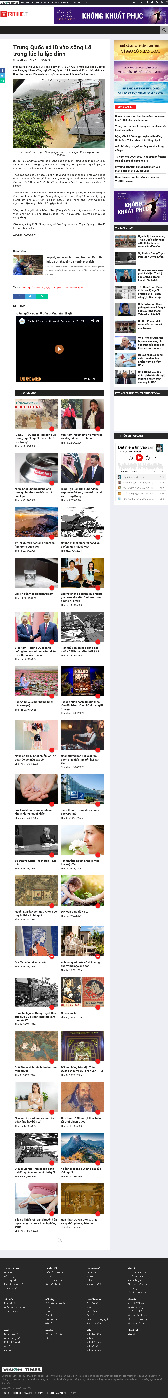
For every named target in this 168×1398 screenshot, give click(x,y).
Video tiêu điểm (94, 1334)
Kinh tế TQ (91, 1276)
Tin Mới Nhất (124, 228)
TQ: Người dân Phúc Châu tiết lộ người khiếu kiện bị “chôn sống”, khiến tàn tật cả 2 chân (151, 292)
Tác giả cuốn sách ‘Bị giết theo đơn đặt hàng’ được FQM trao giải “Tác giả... (82, 705)
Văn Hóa (132, 1299)
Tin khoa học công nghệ (97, 1319)
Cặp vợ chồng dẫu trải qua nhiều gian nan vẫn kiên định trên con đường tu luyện (81, 597)
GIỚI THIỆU (138, 2)
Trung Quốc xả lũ (60, 287)
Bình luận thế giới (53, 1284)
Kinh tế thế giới (134, 1280)
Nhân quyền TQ (94, 1284)
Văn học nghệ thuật (137, 1323)
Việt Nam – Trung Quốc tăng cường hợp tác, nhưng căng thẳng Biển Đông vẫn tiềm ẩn (36, 651)
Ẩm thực (8, 1350)
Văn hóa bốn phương (137, 1315)
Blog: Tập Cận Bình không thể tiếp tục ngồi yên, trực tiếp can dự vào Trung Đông (82, 492)
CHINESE (35, 2)
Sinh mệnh (91, 1315)
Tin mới (131, 1334)
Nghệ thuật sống (135, 1307)
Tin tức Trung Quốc (95, 1272)
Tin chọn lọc (27, 392)
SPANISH (45, 2)
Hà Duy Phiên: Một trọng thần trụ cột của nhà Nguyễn (150, 324)
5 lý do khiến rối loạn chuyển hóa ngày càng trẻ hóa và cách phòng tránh (36, 1223)
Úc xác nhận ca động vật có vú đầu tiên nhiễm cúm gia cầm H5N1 (150, 360)
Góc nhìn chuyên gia (137, 1272)
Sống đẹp (49, 1323)
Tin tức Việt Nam (12, 1268)
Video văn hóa (93, 1338)
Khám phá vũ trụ (94, 1323)
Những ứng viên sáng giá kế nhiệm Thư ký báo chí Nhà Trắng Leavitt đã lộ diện (150, 275)
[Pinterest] (157, 2)
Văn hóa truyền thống (137, 1319)
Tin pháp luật (10, 1280)
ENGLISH (25, 2)
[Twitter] (152, 2)
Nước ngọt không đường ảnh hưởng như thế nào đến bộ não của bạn (34, 492)
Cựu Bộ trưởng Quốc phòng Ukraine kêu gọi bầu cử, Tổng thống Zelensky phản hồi (151, 309)
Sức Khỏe (8, 1299)
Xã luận (49, 1338)
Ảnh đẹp (8, 1346)
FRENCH (64, 2)
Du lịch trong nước (12, 1338)
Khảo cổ (90, 1307)
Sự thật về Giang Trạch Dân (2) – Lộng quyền (151, 255)
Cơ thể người (93, 1303)
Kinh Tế (131, 1268)
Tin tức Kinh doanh (136, 1276)
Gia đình (49, 1311)
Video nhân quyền (95, 1350)
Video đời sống (93, 1346)
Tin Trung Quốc (94, 1268)
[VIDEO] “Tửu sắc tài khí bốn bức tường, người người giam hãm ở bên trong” (35, 438)
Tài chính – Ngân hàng (138, 1292)
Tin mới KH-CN (94, 1299)
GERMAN (55, 2)
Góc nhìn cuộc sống (54, 1334)
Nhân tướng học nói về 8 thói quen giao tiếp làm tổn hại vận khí (80, 759)
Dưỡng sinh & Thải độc (14, 1307)
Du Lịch (7, 1330)
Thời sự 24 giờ (10, 1288)
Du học (48, 1307)
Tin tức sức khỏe (11, 1311)
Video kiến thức (94, 1342)
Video (89, 1330)
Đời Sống (49, 1299)
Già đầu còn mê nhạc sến (31, 962)
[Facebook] (147, 2)
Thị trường (132, 1288)
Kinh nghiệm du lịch (13, 1342)
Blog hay (49, 1330)
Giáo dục (8, 1272)
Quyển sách (68, 1013)
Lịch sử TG (50, 1276)
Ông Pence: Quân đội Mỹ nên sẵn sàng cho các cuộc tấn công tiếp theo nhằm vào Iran (151, 343)
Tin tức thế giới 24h (54, 1280)
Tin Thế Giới (51, 1268)
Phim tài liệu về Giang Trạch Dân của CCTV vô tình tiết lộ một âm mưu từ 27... (35, 1017)
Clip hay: (19, 306)
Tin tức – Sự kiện (135, 1311)
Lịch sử (90, 1280)
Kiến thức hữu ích (53, 1319)
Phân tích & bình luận (14, 1284)
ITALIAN (85, 2)
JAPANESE (75, 2)
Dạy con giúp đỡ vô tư (74, 911)
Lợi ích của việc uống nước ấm (34, 593)
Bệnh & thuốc (10, 1303)
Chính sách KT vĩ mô (137, 1284)
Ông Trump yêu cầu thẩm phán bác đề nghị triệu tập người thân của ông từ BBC (151, 377)
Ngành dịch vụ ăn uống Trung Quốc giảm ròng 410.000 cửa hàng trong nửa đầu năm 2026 (151, 241)
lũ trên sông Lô (77, 287)
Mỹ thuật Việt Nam (136, 1303)
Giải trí (48, 1315)
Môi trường (9, 1276)
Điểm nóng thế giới (54, 1272)
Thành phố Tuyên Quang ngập (36, 287)
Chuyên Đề (133, 1330)
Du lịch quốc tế (11, 1334)
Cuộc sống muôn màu (55, 1303)
